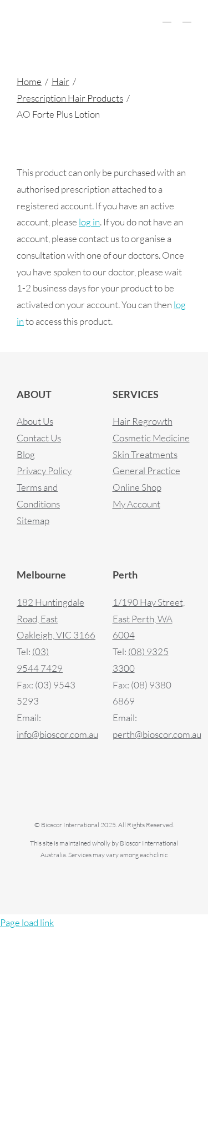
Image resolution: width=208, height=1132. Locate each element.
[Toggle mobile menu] (186, 17)
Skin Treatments (145, 454)
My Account (136, 504)
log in (89, 222)
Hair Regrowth (143, 421)
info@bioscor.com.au (57, 734)
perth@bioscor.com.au (157, 734)
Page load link (27, 922)
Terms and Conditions (38, 495)
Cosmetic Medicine (151, 438)
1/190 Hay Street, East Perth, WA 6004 (149, 618)
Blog (26, 454)
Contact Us (39, 438)
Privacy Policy (44, 470)
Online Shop (137, 487)
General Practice (146, 470)
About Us (35, 421)
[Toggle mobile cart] (167, 17)
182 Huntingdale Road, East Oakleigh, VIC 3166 (56, 618)
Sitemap (33, 520)
